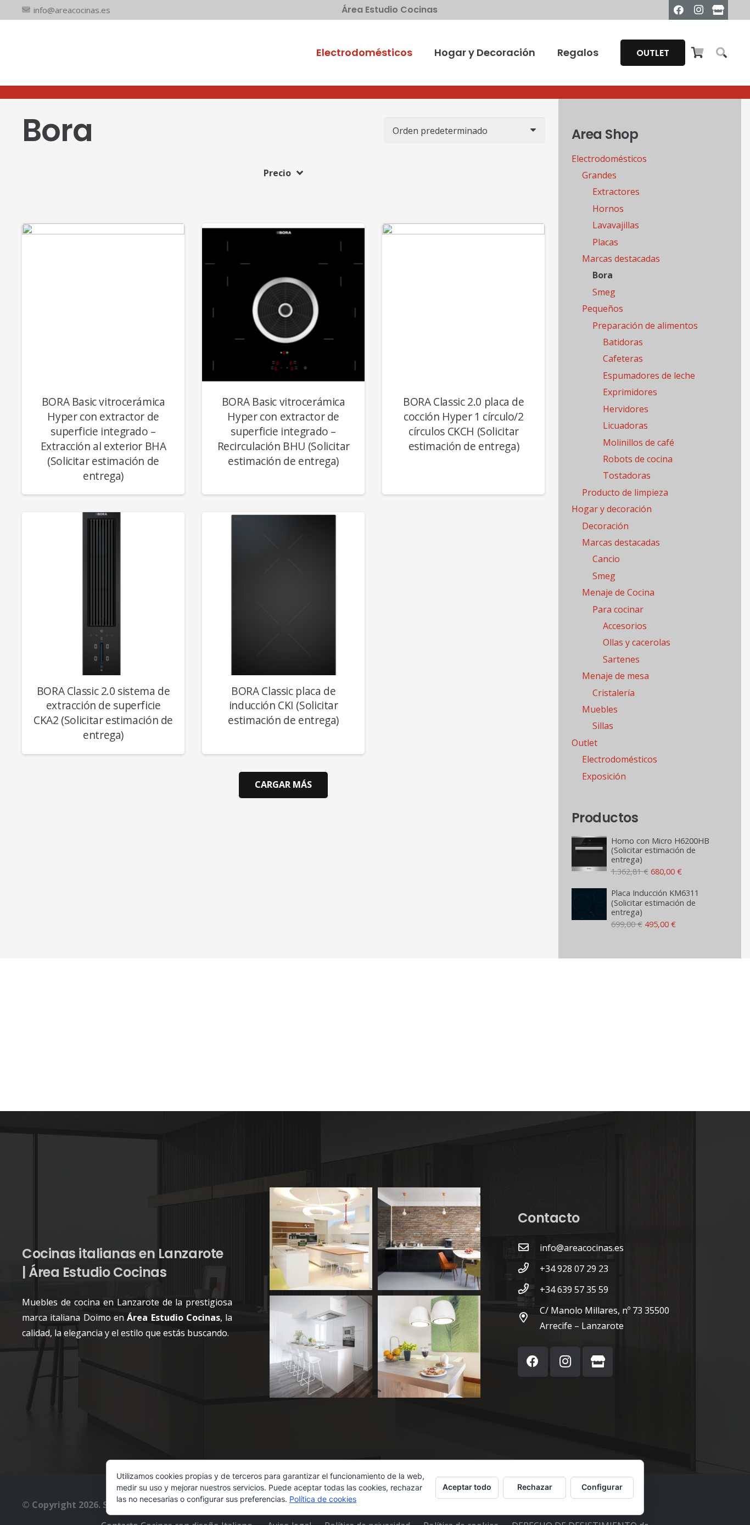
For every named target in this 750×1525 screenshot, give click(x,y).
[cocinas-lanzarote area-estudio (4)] (321, 1238)
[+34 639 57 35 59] (529, 1289)
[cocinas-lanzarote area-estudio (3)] (429, 1238)
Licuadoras (625, 425)
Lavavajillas (615, 225)
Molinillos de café (638, 442)
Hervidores (625, 409)
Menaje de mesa (615, 676)
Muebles (600, 709)
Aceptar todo (467, 1487)
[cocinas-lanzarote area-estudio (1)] (429, 1347)
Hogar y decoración (612, 509)
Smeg (603, 292)
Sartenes (621, 659)
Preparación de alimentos (645, 325)
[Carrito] (697, 53)
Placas (605, 242)
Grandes (599, 175)
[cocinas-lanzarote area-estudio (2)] (321, 1347)
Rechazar (534, 1487)
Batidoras (623, 342)
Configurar (602, 1487)
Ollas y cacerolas (636, 642)
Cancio (606, 559)
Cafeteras (623, 358)
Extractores (616, 192)
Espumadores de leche (649, 375)
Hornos (608, 209)
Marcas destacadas (621, 259)
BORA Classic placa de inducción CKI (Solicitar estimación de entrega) (283, 705)
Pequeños (602, 308)
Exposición (604, 776)
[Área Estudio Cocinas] (718, 10)
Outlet (584, 743)
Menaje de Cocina (618, 592)
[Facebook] (679, 10)
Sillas (602, 726)
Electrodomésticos (609, 159)
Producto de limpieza (625, 492)
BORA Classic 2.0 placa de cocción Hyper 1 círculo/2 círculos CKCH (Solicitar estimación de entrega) (463, 423)
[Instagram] (698, 10)
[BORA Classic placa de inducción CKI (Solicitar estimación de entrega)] (283, 520)
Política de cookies (322, 1499)
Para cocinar (617, 609)
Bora (602, 275)
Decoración (605, 526)
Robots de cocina (638, 459)
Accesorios (625, 626)
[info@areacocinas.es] (529, 1247)
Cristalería (613, 693)
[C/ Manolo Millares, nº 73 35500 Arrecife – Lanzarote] (529, 1318)
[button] (721, 53)
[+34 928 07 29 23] (529, 1268)
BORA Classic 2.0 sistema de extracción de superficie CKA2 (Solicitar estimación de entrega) (103, 713)
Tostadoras (627, 475)
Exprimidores (630, 392)
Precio (277, 173)
